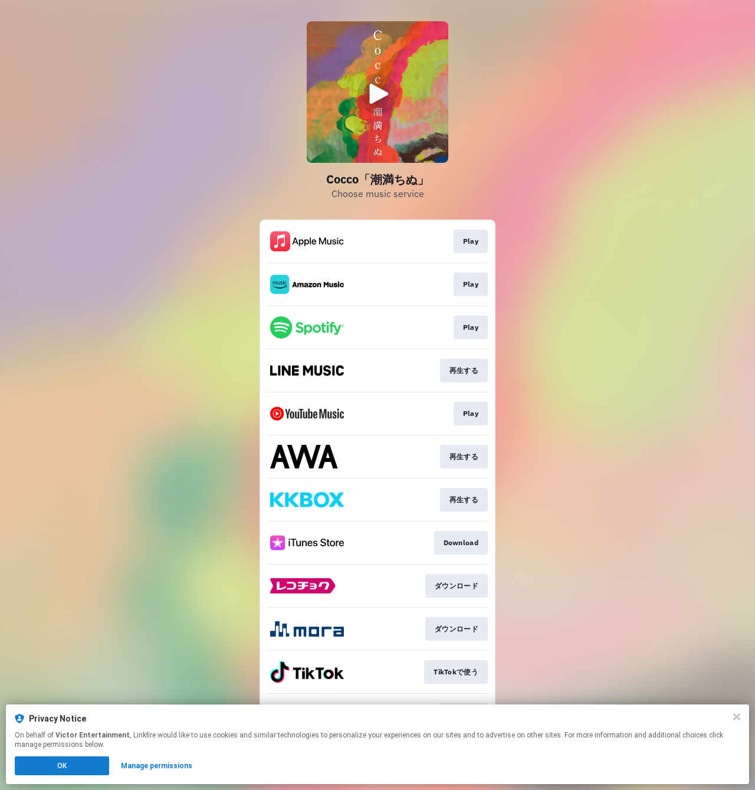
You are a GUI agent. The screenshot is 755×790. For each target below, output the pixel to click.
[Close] (736, 716)
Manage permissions (156, 766)
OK (62, 766)
